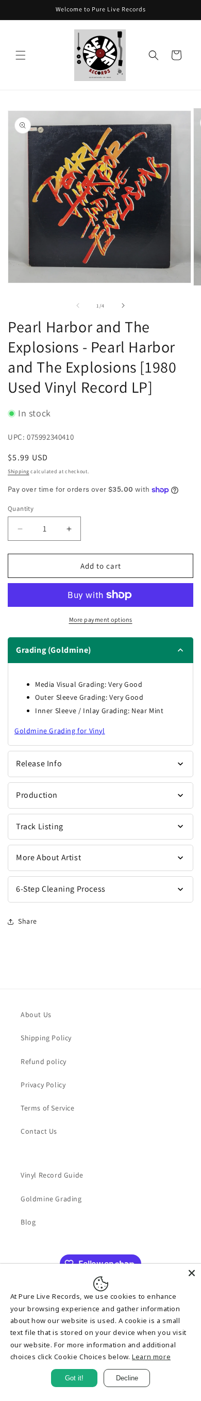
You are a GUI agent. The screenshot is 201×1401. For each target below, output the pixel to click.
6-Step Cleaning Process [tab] (61, 888)
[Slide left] (77, 305)
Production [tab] (37, 795)
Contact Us (39, 1131)
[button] (20, 55)
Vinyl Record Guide (52, 1175)
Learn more (151, 1356)
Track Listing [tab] (39, 826)
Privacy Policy (43, 1084)
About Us (36, 1014)
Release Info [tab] (39, 763)
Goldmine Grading (51, 1198)
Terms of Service (48, 1108)
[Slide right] (123, 305)
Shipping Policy (46, 1037)
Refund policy (43, 1061)
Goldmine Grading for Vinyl (59, 730)
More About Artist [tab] (48, 857)
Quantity (21, 508)
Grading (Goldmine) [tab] (53, 650)
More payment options (100, 619)
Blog (28, 1222)
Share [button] (27, 921)
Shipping (18, 471)
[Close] (192, 1273)
